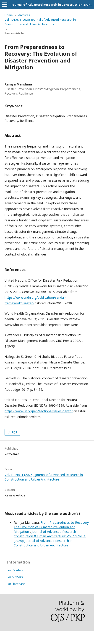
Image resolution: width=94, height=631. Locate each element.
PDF (14, 432)
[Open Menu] (4, 4)
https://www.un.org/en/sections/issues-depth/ (39, 411)
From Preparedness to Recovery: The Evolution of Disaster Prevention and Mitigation (51, 527)
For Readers (15, 570)
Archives (24, 15)
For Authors (15, 577)
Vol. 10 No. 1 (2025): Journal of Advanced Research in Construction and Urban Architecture (40, 22)
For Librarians (16, 584)
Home (9, 15)
